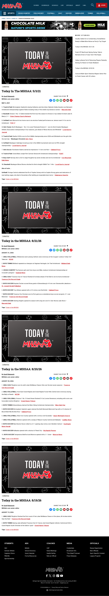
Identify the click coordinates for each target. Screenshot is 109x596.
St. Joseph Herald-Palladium (11, 286)
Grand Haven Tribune (28, 401)
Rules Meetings (51, 551)
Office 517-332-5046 (45, 582)
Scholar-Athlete (9, 551)
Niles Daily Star (60, 405)
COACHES (51, 543)
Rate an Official (51, 556)
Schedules (45, 5)
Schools (55, 5)
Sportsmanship (9, 558)
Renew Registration (96, 548)
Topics (8, 18)
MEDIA (69, 543)
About (78, 5)
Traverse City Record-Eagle (11, 279)
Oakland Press (53, 290)
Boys (31, 139)
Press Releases (71, 556)
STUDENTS (8, 543)
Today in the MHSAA (12, 179)
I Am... (85, 5)
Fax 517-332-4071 (55, 582)
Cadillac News (67, 420)
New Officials (94, 551)
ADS (26, 543)
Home (3, 18)
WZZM (17, 394)
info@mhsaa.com (64, 582)
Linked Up (14, 18)
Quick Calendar (29, 553)
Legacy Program (95, 556)
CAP (48, 548)
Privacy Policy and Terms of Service (60, 587)
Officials (69, 5)
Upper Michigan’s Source (61, 416)
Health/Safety (51, 553)
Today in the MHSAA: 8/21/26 (84, 47)
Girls (26, 139)
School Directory (30, 551)
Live (62, 5)
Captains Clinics (9, 553)
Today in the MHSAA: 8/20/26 (84, 68)
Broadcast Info (71, 551)
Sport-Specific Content (97, 553)
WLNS (11, 259)
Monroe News (57, 434)
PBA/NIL (7, 556)
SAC (5, 548)
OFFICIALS (94, 543)
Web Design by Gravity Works (56, 590)
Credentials (70, 548)
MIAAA (27, 548)
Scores (36, 5)
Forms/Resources (30, 556)
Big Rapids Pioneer (49, 430)
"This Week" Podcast (73, 553)
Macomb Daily (6, 303)
